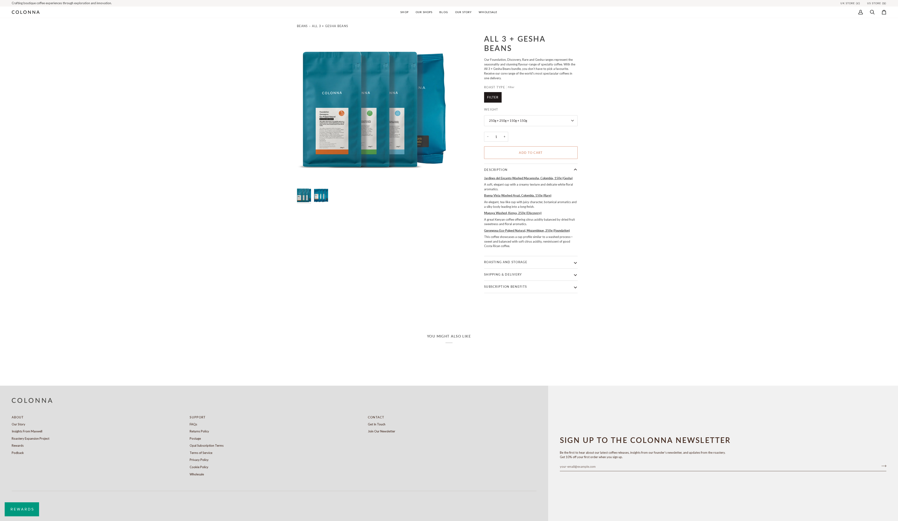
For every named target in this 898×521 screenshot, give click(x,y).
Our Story (18, 424)
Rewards (18, 445)
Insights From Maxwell (27, 431)
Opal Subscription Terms (207, 445)
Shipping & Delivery (503, 274)
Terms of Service (201, 453)
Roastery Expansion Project (30, 438)
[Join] (882, 466)
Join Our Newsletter (381, 431)
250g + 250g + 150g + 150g (508, 120)
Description (495, 170)
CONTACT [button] (376, 417)
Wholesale (197, 474)
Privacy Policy (199, 460)
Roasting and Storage (505, 262)
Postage (195, 438)
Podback (18, 453)
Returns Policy (199, 431)
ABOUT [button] (18, 417)
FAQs (193, 424)
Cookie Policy (199, 467)
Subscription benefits (505, 286)
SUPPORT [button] (198, 417)
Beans (302, 26)
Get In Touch (376, 424)
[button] (404, 12)
